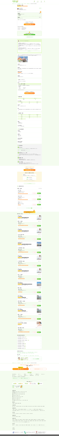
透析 (24, 406)
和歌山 (22, 396)
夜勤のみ (20, 416)
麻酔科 (45, 420)
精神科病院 (25, 409)
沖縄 (27, 400)
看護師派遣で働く (32, 375)
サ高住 (31, 410)
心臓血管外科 (42, 419)
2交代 (13, 416)
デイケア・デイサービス (23, 410)
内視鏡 (41, 406)
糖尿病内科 (35, 419)
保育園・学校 (35, 406)
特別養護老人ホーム (41, 409)
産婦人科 (27, 420)
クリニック (28, 409)
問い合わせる (20, 148)
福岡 (15, 400)
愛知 (14, 395)
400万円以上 (17, 413)
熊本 (20, 400)
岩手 (19, 391)
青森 (18, 391)
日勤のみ (38, 355)
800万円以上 (31, 413)
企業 (43, 410)
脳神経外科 (16, 420)
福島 (26, 391)
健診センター (37, 410)
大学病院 (16, 409)
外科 (37, 419)
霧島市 (25, 3)
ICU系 (22, 406)
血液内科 (30, 419)
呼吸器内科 (20, 419)
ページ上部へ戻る (29, 183)
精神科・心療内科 (39, 420)
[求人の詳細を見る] (29, 221)
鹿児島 (25, 400)
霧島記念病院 (28, 3)
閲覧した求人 (13, 375)
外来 (28, 355)
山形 (24, 391)
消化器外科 (13, 420)
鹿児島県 (22, 3)
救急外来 (20, 406)
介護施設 (37, 409)
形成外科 (22, 420)
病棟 (12, 406)
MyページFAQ (37, 375)
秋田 (23, 391)
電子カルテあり (21, 355)
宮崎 (23, 400)
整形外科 (19, 420)
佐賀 (17, 400)
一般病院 (13, 409)
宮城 (21, 391)
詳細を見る (39, 193)
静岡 (17, 395)
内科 (18, 419)
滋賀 (19, 396)
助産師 (20, 403)
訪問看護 (26, 406)
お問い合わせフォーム (16, 378)
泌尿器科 (36, 420)
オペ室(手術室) (17, 406)
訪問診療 (39, 406)
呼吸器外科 (39, 419)
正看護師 (31, 355)
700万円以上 (27, 413)
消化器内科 (24, 419)
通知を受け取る (29, 34)
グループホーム (28, 410)
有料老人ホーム (18, 410)
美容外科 (13, 419)
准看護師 (33, 355)
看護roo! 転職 (19, 3)
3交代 (15, 416)
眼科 (28, 420)
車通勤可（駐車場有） (26, 355)
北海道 (16, 391)
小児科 (24, 420)
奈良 (20, 396)
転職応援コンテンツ (26, 375)
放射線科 (43, 420)
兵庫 (17, 396)
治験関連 (43, 406)
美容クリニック (31, 409)
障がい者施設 (34, 410)
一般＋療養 (35, 355)
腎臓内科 (32, 419)
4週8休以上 (18, 355)
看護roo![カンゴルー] (14, 3)
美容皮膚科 (16, 419)
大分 (22, 400)
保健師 (18, 403)
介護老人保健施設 (14, 410)
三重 (19, 395)
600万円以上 (24, 413)
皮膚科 (33, 420)
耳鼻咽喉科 (31, 420)
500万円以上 (20, 413)
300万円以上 (13, 413)
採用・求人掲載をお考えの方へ (25, 378)
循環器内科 (27, 419)
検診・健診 (32, 406)
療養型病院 (21, 409)
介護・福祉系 (29, 406)
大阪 (14, 396)
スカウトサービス (20, 375)
